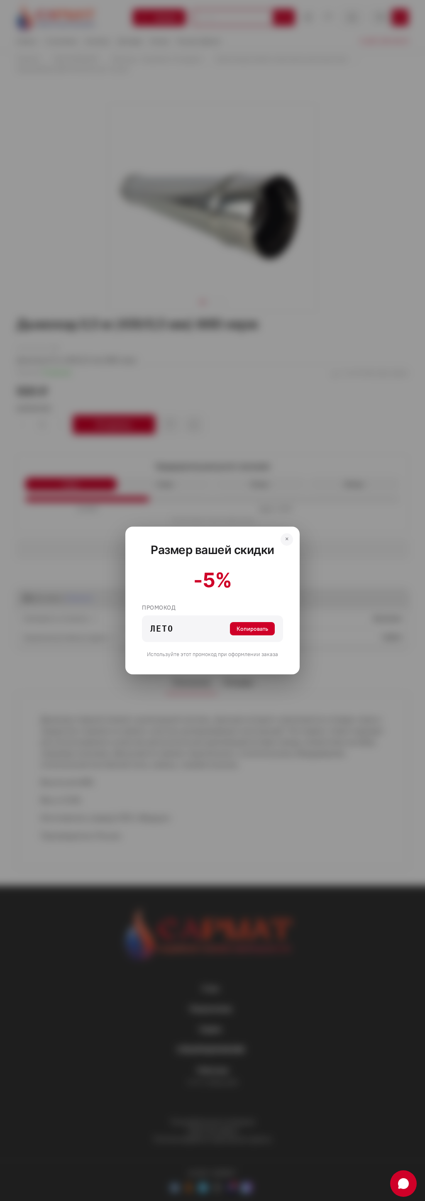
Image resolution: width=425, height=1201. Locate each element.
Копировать (252, 628)
